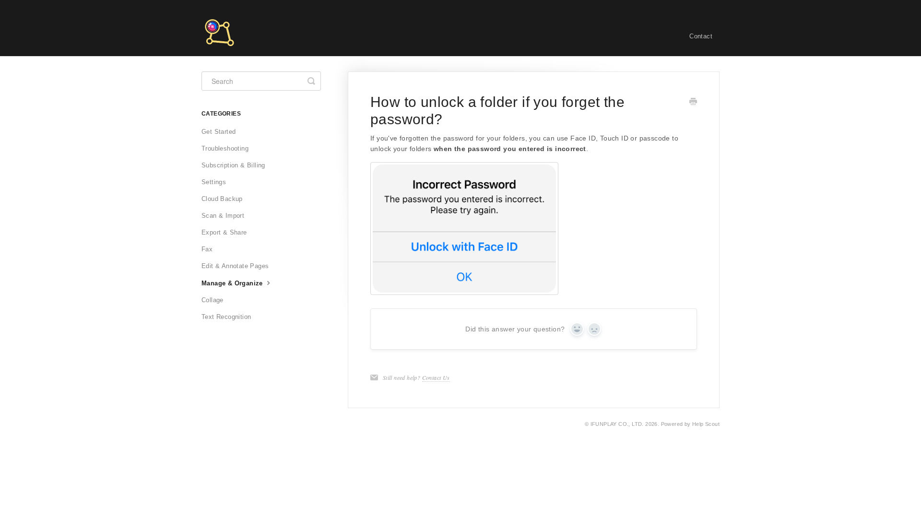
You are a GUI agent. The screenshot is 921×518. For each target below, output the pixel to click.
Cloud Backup (222, 198)
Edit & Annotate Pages (235, 266)
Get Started (218, 131)
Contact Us (436, 377)
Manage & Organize (233, 283)
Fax (207, 249)
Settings (213, 182)
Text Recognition (226, 316)
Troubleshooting (224, 148)
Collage (212, 300)
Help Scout (706, 424)
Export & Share (224, 232)
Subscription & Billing (233, 165)
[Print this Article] (693, 102)
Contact (700, 36)
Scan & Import (222, 215)
